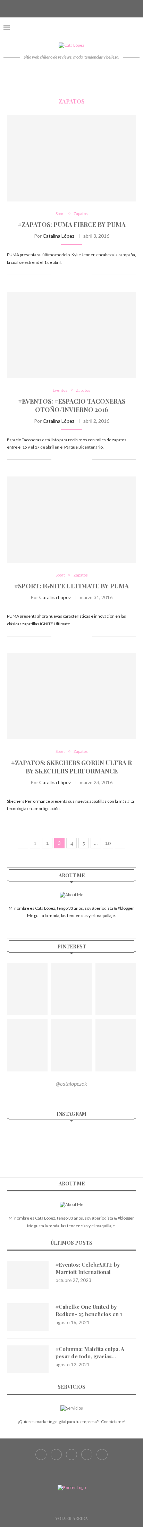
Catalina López (58, 236)
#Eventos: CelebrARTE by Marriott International (88, 1268)
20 (108, 843)
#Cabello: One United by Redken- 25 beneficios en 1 (89, 1310)
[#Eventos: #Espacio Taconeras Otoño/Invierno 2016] (71, 335)
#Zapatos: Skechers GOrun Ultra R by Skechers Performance (71, 766)
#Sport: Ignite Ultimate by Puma (71, 586)
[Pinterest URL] (27, 989)
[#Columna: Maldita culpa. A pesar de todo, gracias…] (28, 1359)
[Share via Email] (87, 275)
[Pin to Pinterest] (79, 275)
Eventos (60, 390)
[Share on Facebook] (65, 275)
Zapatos (81, 213)
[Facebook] (54, 8)
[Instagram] (71, 8)
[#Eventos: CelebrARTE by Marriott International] (28, 1275)
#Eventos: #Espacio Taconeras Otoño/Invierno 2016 (71, 405)
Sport (60, 213)
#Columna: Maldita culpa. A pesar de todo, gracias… (90, 1352)
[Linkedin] (89, 8)
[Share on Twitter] (72, 275)
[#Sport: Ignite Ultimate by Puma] (71, 519)
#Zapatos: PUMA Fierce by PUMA (72, 224)
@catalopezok (71, 1083)
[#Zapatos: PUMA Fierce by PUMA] (71, 158)
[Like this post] (57, 275)
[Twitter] (63, 8)
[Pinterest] (80, 8)
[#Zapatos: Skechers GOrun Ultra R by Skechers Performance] (71, 696)
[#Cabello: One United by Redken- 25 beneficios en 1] (28, 1317)
